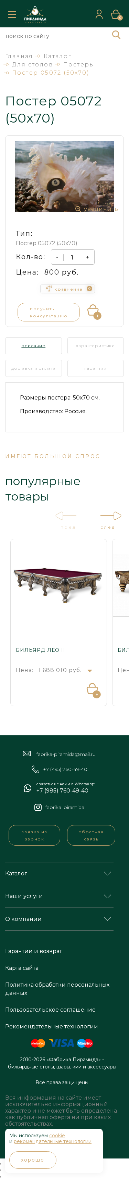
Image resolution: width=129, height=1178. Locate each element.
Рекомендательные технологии (51, 1026)
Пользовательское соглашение (50, 1009)
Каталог (16, 873)
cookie (57, 1135)
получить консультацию (48, 312)
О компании (23, 919)
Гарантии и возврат (33, 951)
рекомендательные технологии (53, 1141)
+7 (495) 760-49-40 (65, 769)
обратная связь (91, 835)
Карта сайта (22, 968)
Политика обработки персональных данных (57, 988)
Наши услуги (24, 896)
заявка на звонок (34, 835)
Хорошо (33, 1160)
